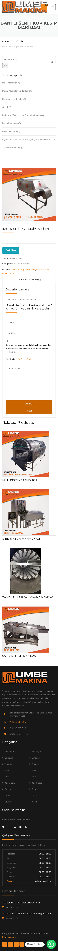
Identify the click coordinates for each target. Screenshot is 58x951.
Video (7, 795)
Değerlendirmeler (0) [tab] (29, 279)
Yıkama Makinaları (10, 147)
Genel (5, 107)
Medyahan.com (9, 937)
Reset (29, 411)
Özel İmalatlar (9, 131)
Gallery (35, 789)
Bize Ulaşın (9, 782)
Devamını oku (29, 453)
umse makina (8, 273)
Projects (8, 764)
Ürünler (20, 41)
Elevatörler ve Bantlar (12, 99)
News (7, 770)
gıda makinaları (43, 269)
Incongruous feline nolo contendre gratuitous (26, 913)
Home (5, 41)
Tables (7, 789)
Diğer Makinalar (9, 82)
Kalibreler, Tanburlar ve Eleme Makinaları (21, 115)
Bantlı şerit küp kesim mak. (23, 269)
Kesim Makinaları (10, 123)
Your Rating (11, 359)
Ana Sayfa (9, 751)
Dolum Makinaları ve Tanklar (15, 90)
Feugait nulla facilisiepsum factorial (21, 902)
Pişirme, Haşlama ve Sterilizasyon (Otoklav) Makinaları (27, 139)
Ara (5, 65)
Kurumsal (8, 757)
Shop (6, 776)
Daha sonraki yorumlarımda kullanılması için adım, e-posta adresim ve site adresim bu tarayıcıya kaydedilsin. (28, 349)
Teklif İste (10, 250)
